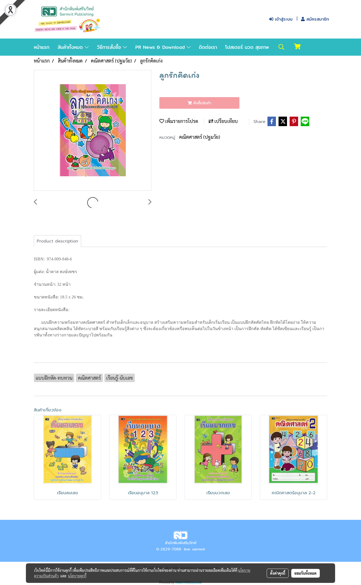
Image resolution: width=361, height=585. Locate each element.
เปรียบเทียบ (225, 121)
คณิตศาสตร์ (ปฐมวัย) (199, 137)
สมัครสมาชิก (317, 19)
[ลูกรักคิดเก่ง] (92, 130)
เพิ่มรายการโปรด (181, 121)
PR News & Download (161, 47)
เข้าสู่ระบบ (283, 19)
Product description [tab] (57, 241)
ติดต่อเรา (208, 47)
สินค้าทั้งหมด (71, 47)
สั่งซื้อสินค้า (201, 103)
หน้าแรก (41, 47)
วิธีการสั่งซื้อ (110, 47)
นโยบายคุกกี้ (77, 575)
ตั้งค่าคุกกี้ (277, 573)
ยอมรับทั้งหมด (305, 573)
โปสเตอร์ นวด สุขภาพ (247, 47)
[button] (281, 47)
